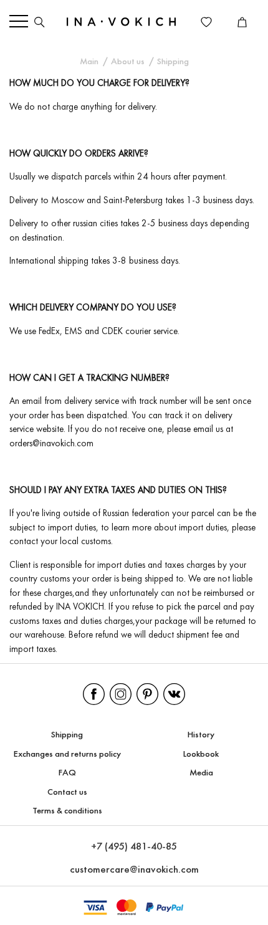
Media (201, 773)
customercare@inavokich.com (134, 870)
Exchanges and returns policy (67, 754)
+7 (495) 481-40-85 (134, 846)
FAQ (67, 773)
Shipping (67, 735)
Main (89, 62)
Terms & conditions (67, 811)
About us (128, 62)
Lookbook (201, 754)
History (201, 735)
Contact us (67, 792)
